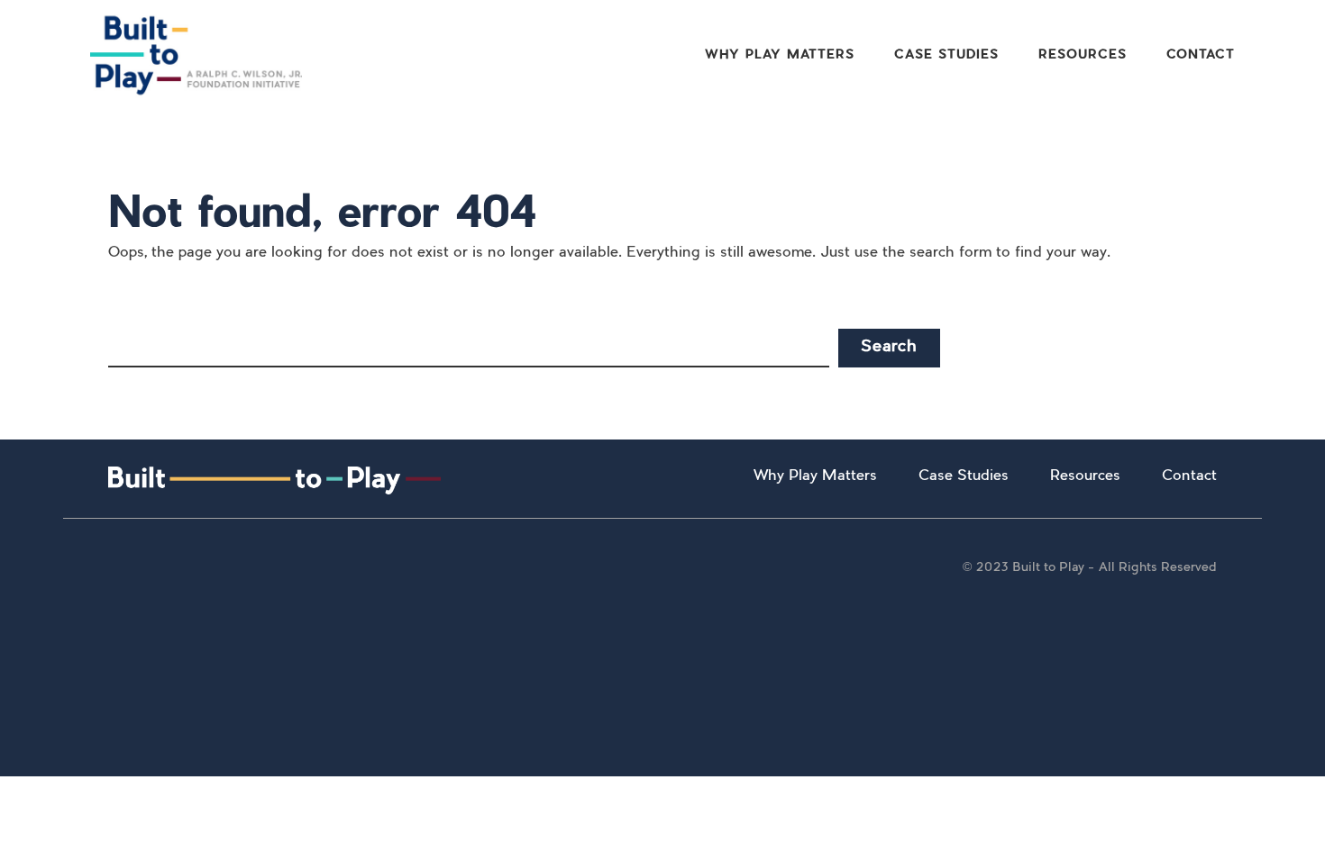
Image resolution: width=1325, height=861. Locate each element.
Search (889, 348)
